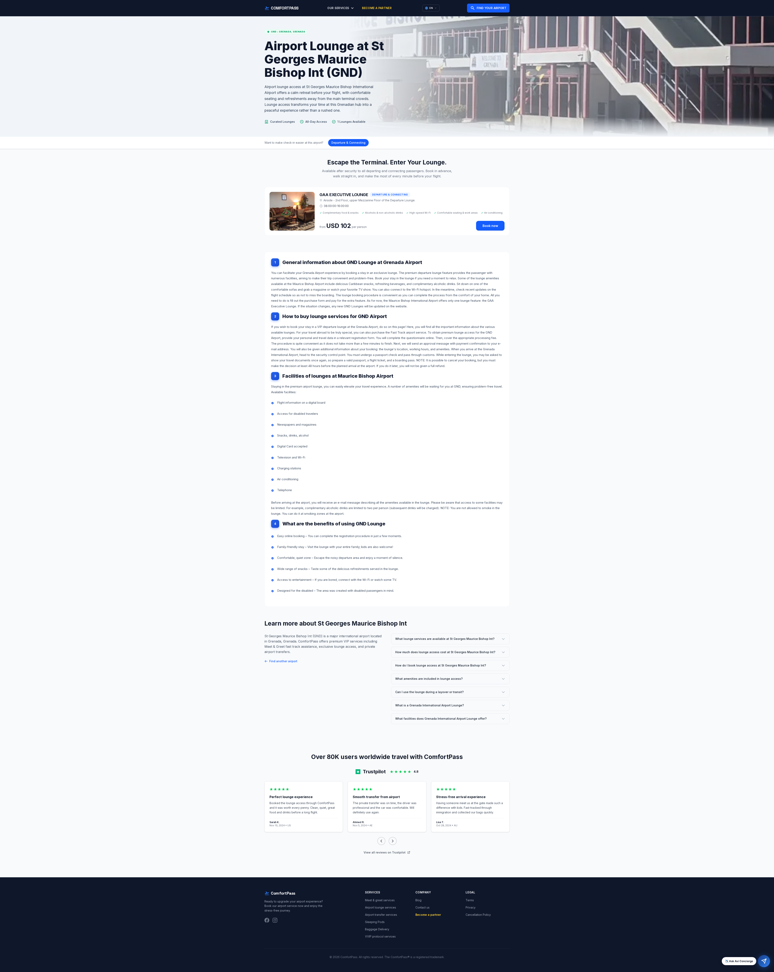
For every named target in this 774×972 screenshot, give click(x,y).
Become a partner (377, 8)
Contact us (422, 907)
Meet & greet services (380, 900)
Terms (470, 900)
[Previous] (381, 841)
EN (431, 8)
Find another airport (283, 661)
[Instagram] (275, 920)
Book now (490, 226)
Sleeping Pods (375, 922)
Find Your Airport (488, 8)
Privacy (470, 907)
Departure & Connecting (348, 142)
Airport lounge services (380, 907)
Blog (418, 900)
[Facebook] (266, 920)
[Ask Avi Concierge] (764, 961)
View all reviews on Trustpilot (385, 852)
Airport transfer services (381, 914)
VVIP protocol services (380, 936)
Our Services (341, 8)
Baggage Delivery (377, 929)
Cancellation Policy (478, 914)
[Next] (393, 841)
